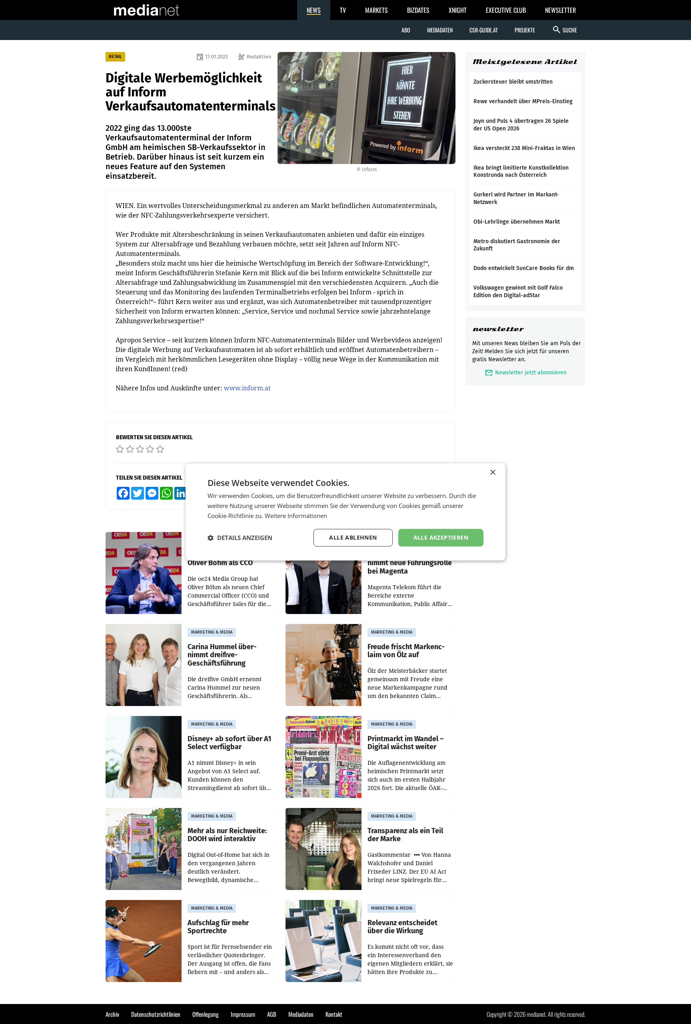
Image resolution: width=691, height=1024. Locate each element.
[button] (240, 537)
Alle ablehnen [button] (353, 537)
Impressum (243, 1014)
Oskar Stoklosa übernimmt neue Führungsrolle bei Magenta (409, 563)
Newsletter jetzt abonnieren (526, 372)
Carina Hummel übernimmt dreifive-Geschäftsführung (222, 655)
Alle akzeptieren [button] (440, 537)
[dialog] (345, 511)
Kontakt (334, 1014)
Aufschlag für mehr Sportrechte (218, 927)
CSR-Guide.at (483, 30)
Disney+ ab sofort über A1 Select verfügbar (229, 743)
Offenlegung (205, 1014)
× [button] (492, 473)
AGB (271, 1014)
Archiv (112, 1014)
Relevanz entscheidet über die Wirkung (402, 927)
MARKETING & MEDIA (211, 632)
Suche (564, 29)
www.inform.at (247, 388)
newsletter (498, 329)
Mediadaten (440, 30)
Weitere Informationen (296, 516)
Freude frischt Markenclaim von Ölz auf (406, 651)
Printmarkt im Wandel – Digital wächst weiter (405, 743)
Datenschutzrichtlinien (155, 1014)
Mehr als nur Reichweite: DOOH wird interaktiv (227, 835)
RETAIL (115, 56)
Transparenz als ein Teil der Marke (405, 835)
